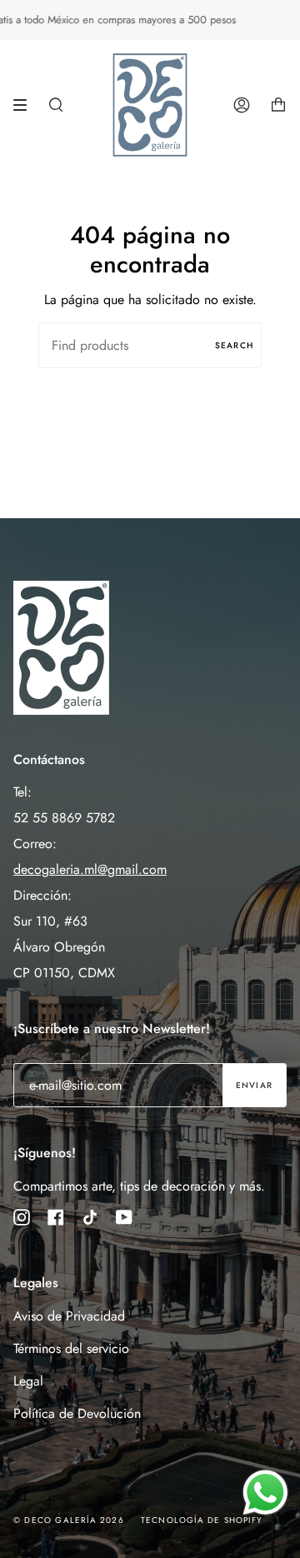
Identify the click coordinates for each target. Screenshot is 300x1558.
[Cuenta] (241, 105)
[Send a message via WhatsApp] (265, 1492)
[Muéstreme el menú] (25, 104)
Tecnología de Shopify (201, 1520)
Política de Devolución (77, 1413)
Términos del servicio (71, 1348)
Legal (28, 1381)
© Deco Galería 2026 (68, 1520)
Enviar (254, 1085)
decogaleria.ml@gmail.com (90, 869)
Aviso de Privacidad (69, 1316)
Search (234, 345)
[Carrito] (278, 105)
